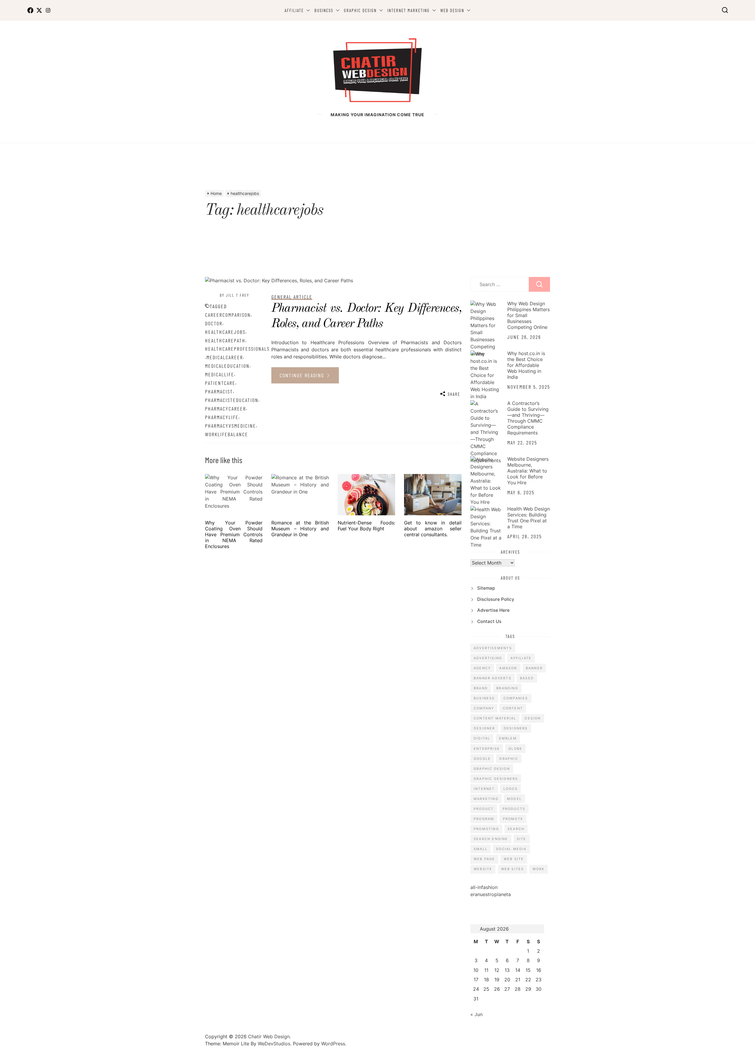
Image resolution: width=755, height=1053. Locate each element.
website (483, 869)
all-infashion (484, 887)
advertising (488, 658)
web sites (512, 869)
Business (323, 10)
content (513, 708)
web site (514, 859)
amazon (508, 668)
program (484, 819)
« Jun (476, 1014)
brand (481, 688)
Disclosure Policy (495, 599)
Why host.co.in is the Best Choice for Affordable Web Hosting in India (526, 365)
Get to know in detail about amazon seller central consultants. (433, 528)
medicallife (219, 374)
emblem (508, 738)
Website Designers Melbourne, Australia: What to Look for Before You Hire (528, 471)
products (514, 809)
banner (534, 668)
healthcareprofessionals (237, 348)
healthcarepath (225, 340)
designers (516, 728)
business (484, 698)
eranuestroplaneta (490, 894)
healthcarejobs (225, 332)
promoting (486, 829)
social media (511, 849)
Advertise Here (493, 610)
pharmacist (219, 391)
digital (482, 738)
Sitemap (486, 588)
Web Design (452, 10)
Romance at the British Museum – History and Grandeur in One (300, 528)
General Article (291, 296)
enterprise (487, 749)
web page (484, 859)
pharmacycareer (225, 408)
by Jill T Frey (234, 295)
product (484, 809)
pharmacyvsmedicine (230, 425)
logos (510, 789)
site (521, 839)
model (514, 799)
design (533, 718)
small (481, 849)
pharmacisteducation (231, 400)
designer (484, 728)
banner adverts (492, 678)
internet (484, 789)
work (539, 869)
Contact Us (489, 621)
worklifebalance (226, 434)
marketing (486, 799)
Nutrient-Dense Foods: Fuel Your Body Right (366, 526)
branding (507, 688)
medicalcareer (224, 357)
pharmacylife (222, 417)
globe (515, 749)
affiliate (521, 658)
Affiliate (294, 10)
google (482, 759)
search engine (491, 839)
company (484, 708)
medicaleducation (227, 366)
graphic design (492, 769)
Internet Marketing (408, 10)
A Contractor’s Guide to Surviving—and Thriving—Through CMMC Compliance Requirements (528, 418)
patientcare (220, 383)
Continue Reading (303, 375)
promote (513, 819)
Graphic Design (360, 10)
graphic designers (496, 779)
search (516, 829)
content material (495, 718)
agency (482, 668)
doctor (213, 323)
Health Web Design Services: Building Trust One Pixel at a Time (528, 517)
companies (515, 698)
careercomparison (228, 314)
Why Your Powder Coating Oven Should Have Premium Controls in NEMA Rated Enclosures (233, 534)
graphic (508, 759)
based (527, 678)
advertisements (493, 648)
